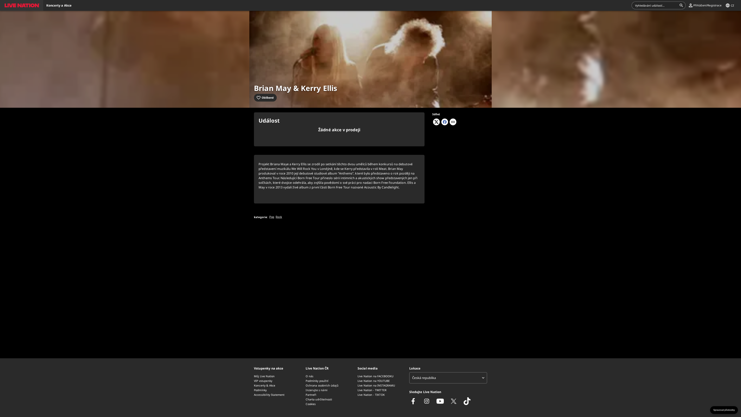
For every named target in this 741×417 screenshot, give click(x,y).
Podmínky (260, 390)
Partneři (311, 395)
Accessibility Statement (269, 395)
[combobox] (656, 5)
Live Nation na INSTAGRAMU (376, 385)
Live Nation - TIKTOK (371, 395)
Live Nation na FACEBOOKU (376, 376)
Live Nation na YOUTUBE (374, 381)
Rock (279, 217)
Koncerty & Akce (264, 385)
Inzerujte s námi (316, 390)
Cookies (311, 404)
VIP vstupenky (263, 381)
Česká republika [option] (424, 378)
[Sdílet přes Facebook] (444, 124)
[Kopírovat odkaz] (453, 122)
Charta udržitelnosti (319, 399)
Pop (271, 217)
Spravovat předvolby (724, 410)
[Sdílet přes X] (436, 124)
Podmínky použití (317, 381)
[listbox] (448, 377)
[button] (21, 5)
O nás (309, 376)
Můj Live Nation (264, 376)
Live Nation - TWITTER (372, 390)
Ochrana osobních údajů (322, 385)
